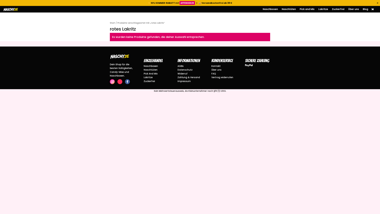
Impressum (184, 81)
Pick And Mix (150, 73)
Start (112, 23)
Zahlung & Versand (189, 77)
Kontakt (216, 66)
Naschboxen (270, 9)
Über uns (353, 9)
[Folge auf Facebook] (127, 81)
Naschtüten (289, 9)
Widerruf (182, 73)
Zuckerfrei (338, 9)
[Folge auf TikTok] (119, 81)
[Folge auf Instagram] (112, 81)
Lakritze (323, 9)
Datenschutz (185, 69)
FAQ (213, 73)
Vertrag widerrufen (222, 77)
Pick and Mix (307, 9)
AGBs (181, 66)
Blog (365, 9)
